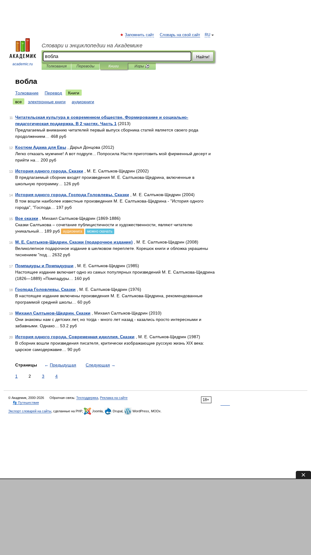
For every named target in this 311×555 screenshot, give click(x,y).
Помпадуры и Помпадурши (44, 265)
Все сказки (26, 218)
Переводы (85, 66)
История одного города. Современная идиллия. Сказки (75, 336)
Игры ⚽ (142, 66)
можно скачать (99, 231)
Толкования (56, 66)
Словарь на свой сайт (180, 35)
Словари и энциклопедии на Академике (92, 46)
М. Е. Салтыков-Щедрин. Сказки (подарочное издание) (74, 242)
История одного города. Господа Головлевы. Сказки (72, 194)
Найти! (203, 56)
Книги (113, 66)
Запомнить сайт (139, 35)
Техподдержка (87, 398)
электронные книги (47, 101)
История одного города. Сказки (49, 171)
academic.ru (22, 64)
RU (207, 35)
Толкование (27, 92)
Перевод (53, 92)
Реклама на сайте (114, 398)
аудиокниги (83, 101)
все (18, 101)
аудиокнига (72, 231)
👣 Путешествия (26, 402)
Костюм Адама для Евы (40, 147)
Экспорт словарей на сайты (29, 411)
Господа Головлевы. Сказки (45, 289)
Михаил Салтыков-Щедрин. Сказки (53, 313)
